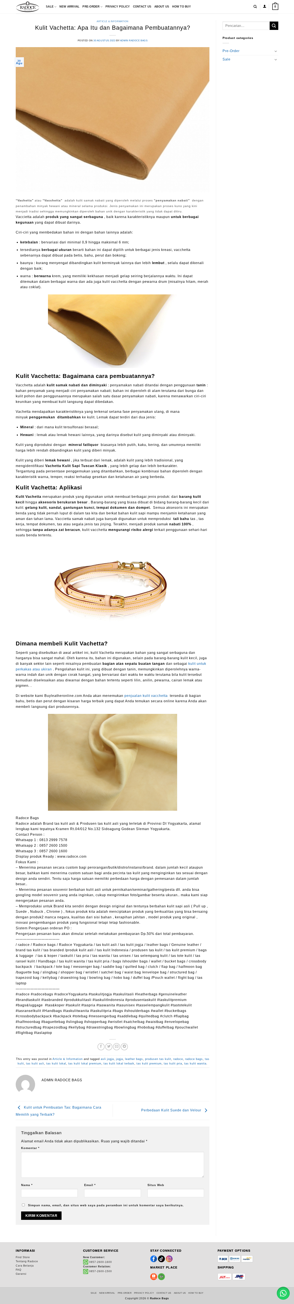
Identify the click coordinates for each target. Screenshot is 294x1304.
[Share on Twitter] (108, 1046)
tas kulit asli (35, 1063)
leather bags (134, 1059)
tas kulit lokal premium (84, 1063)
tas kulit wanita (195, 1063)
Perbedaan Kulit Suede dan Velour (171, 1110)
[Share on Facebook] (101, 1046)
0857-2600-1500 (100, 1271)
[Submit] (274, 26)
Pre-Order (90, 6)
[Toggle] (275, 51)
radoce (178, 1059)
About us (161, 6)
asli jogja (107, 1059)
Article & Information (112, 21)
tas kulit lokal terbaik (119, 1063)
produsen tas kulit (158, 1059)
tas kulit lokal (56, 1063)
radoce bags (194, 1059)
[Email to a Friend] (116, 1046)
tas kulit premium (149, 1063)
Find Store (23, 1257)
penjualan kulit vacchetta (146, 696)
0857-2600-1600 (100, 1262)
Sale (50, 6)
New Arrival (69, 6)
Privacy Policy (117, 6)
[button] (264, 7)
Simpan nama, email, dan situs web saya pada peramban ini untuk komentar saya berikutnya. (106, 1205)
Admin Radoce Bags (134, 40)
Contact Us (142, 6)
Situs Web (155, 1185)
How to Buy (181, 6)
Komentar (30, 1148)
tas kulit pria (173, 1063)
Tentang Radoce (27, 1261)
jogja (119, 1059)
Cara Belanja (25, 1265)
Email (90, 1185)
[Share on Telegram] (124, 1046)
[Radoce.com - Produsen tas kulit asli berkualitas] (27, 7)
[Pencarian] (255, 7)
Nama (26, 1185)
